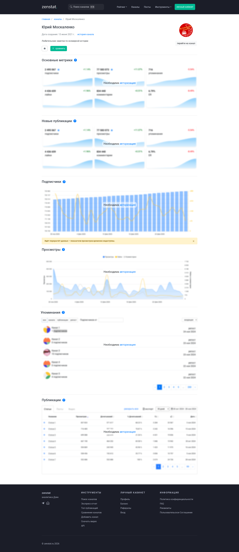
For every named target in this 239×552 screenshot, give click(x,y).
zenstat (49, 7)
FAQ (162, 503)
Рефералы (125, 508)
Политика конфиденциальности (176, 499)
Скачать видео (89, 521)
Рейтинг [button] (121, 7)
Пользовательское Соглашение (176, 512)
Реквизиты (165, 508)
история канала (85, 34)
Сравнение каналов (91, 512)
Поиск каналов (89, 499)
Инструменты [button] (162, 7)
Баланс (124, 503)
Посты (147, 7)
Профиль (125, 499)
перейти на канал (186, 43)
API (83, 525)
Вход (122, 512)
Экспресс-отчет (89, 503)
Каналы (135, 7)
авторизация (128, 82)
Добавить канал (89, 517)
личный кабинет (184, 7)
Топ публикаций (89, 508)
